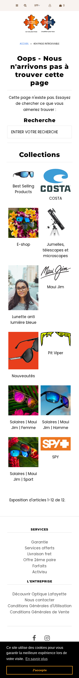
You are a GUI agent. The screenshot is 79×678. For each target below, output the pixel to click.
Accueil (24, 43)
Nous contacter (39, 600)
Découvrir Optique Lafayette (39, 594)
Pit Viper (55, 353)
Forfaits (39, 566)
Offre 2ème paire (39, 559)
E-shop (23, 244)
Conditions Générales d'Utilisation (40, 606)
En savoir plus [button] (36, 659)
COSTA (55, 198)
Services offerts (39, 548)
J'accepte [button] (39, 670)
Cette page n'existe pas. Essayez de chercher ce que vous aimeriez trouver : (39, 103)
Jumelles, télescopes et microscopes (55, 250)
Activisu (39, 572)
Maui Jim (55, 287)
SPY (55, 457)
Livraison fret (39, 554)
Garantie (39, 542)
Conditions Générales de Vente (39, 612)
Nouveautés (23, 376)
